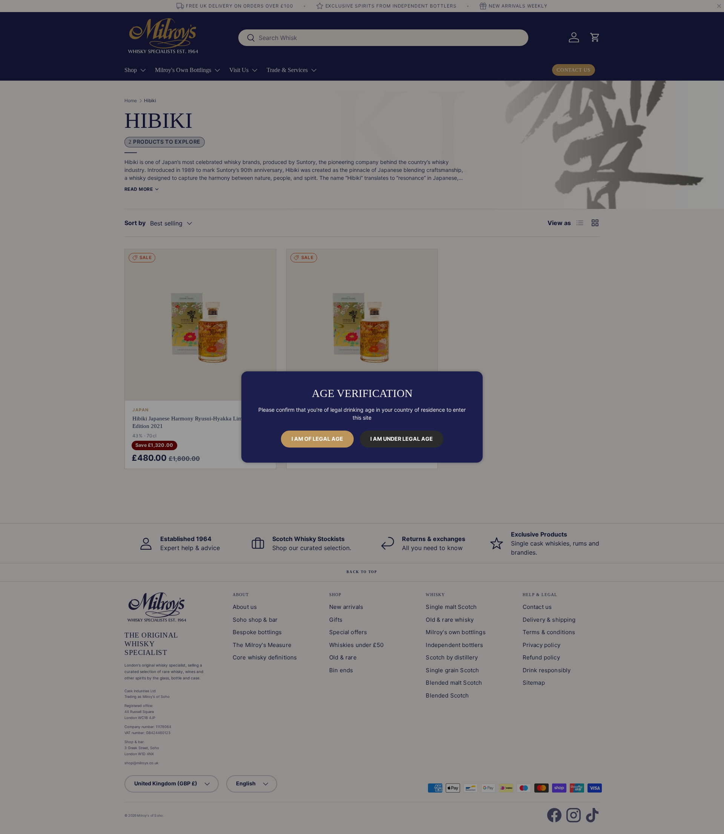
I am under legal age (401, 438)
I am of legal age (317, 438)
